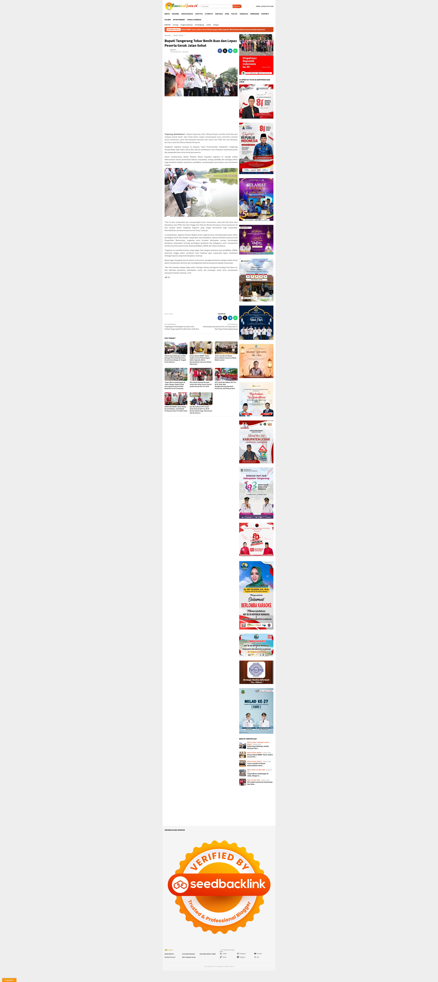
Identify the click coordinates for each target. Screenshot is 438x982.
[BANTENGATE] (182, 6)
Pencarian (237, 6)
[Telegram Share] (230, 51)
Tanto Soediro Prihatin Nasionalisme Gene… (256, 764)
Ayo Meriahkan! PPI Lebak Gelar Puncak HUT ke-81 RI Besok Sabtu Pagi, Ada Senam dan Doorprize (201, 410)
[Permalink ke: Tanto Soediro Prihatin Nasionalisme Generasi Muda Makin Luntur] (226, 347)
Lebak (263, 770)
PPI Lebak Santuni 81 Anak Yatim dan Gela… (259, 783)
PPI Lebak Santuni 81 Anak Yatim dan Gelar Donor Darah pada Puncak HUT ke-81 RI (200, 384)
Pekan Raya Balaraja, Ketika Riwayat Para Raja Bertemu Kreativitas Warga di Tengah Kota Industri (175, 359)
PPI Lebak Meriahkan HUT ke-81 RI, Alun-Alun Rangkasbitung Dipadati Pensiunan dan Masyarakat (226, 385)
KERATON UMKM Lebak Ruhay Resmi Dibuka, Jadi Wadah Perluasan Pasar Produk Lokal (176, 409)
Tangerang (260, 742)
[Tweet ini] (225, 51)
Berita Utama (251, 742)
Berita (249, 770)
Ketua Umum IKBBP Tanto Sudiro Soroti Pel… (260, 756)
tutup (221, 951)
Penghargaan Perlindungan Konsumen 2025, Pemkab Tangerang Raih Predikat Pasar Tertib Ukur (182, 326)
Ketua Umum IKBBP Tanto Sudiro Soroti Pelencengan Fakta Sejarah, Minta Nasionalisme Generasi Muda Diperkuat (200, 360)
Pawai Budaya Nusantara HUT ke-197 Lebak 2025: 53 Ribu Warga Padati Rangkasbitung (220, 326)
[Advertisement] (201, 115)
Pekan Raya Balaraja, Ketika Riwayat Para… (258, 747)
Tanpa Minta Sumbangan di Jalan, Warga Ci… (257, 775)
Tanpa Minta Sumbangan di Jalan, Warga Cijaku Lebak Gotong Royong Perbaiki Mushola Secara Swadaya (256, 30)
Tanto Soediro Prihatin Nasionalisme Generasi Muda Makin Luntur (183, 30)
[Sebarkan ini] (220, 51)
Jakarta (259, 752)
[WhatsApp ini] (235, 51)
